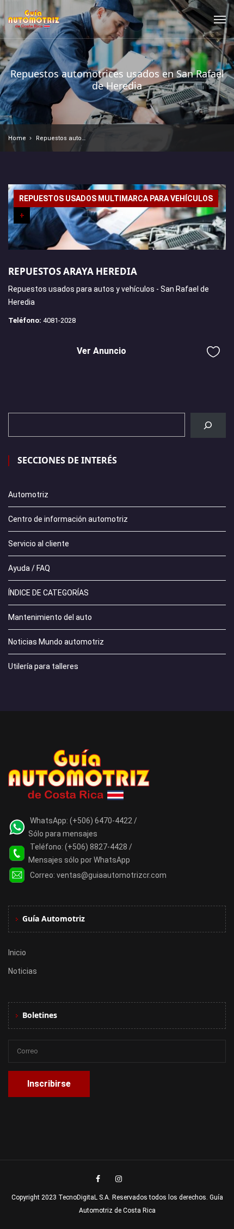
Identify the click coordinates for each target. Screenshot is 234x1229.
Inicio (17, 952)
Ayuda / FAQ (29, 568)
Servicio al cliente (38, 543)
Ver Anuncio (101, 351)
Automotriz (28, 494)
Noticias (22, 971)
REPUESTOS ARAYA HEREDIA (72, 271)
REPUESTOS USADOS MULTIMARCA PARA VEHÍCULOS (116, 198)
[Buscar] (208, 425)
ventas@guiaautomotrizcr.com (112, 875)
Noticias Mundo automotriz (56, 641)
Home (17, 138)
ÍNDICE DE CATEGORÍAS (48, 592)
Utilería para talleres (43, 666)
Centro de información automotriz (68, 519)
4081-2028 (59, 320)
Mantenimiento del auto (50, 617)
